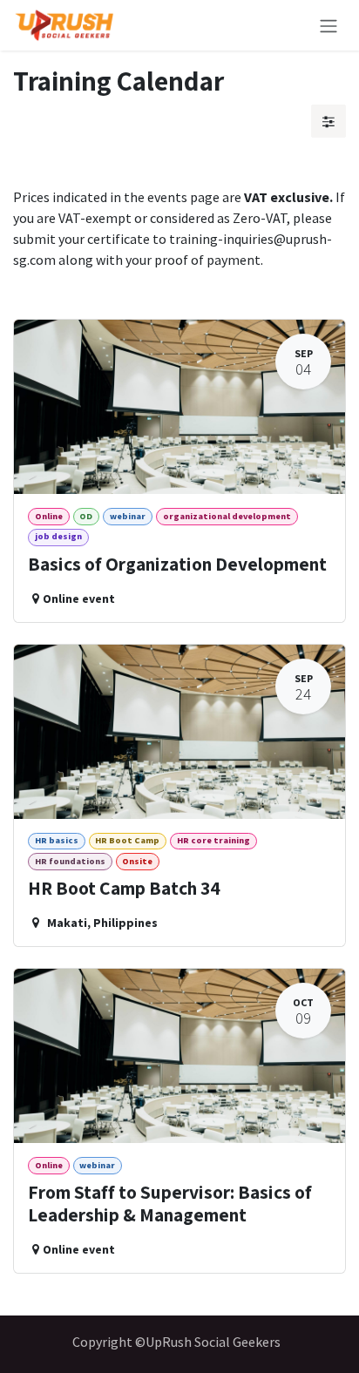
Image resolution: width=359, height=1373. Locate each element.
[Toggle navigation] (328, 25)
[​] (328, 121)
